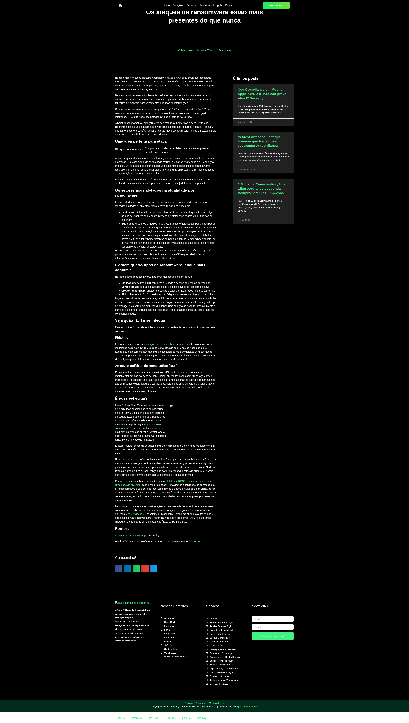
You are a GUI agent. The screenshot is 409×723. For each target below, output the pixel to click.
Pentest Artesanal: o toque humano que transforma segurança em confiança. (259, 141)
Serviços (191, 5)
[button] (118, 568)
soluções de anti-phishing (160, 344)
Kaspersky (194, 541)
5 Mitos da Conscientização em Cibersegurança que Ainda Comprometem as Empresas (263, 188)
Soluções (178, 5)
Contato (229, 5)
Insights (217, 5)
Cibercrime (186, 50)
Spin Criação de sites (247, 706)
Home (166, 5)
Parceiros (204, 5)
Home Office (206, 50)
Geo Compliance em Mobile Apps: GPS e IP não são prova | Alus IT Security (263, 94)
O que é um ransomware (129, 535)
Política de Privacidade (195, 703)
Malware (225, 50)
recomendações (134, 514)
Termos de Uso (217, 703)
